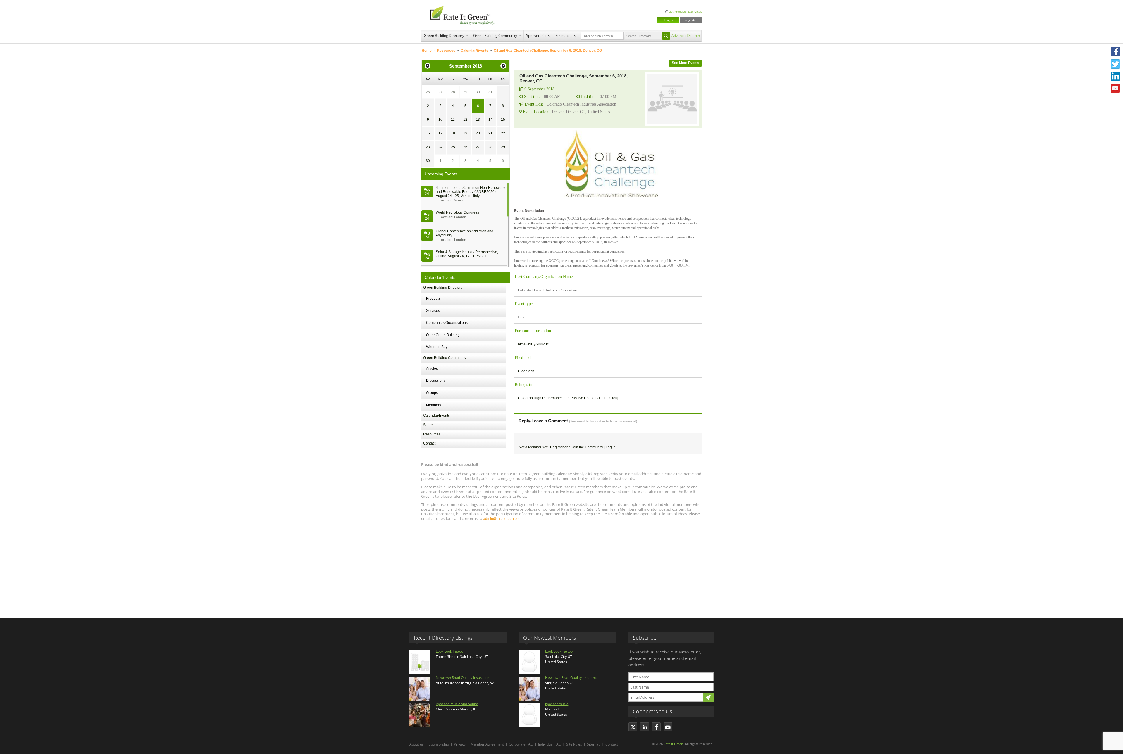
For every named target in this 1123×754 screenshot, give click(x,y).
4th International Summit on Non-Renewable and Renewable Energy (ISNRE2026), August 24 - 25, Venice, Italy (471, 192)
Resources (563, 35)
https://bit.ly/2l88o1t (533, 344)
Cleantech (526, 371)
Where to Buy (436, 347)
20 (478, 133)
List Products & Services (685, 11)
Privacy (460, 744)
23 (428, 147)
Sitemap (593, 744)
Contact (429, 443)
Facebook (1115, 51)
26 (428, 92)
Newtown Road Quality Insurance (462, 677)
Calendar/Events (474, 51)
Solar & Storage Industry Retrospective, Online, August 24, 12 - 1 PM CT (467, 254)
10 (440, 119)
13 (478, 119)
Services (433, 311)
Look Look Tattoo (449, 651)
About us (416, 744)
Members (433, 405)
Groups (432, 393)
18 (453, 133)
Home (427, 51)
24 (440, 147)
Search (429, 425)
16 (428, 133)
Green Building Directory (444, 35)
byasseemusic (556, 703)
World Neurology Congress (457, 212)
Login (668, 20)
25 (453, 147)
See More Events (685, 63)
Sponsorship (536, 35)
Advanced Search (685, 35)
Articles (432, 368)
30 (478, 92)
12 (465, 119)
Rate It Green (673, 744)
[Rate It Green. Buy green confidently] (459, 14)
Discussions (435, 380)
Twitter (1115, 64)
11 (453, 119)
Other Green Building (443, 335)
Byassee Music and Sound (457, 703)
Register (691, 20)
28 (453, 92)
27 (440, 92)
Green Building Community (495, 35)
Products (433, 298)
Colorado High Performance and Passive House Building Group (568, 398)
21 (490, 133)
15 (503, 119)
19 (465, 133)
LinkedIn (1115, 76)
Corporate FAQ (521, 744)
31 (490, 92)
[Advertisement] (561, 567)
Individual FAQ (549, 744)
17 (440, 133)
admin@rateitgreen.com (502, 519)
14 (490, 119)
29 (465, 92)
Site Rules (574, 744)
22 (503, 133)
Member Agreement (487, 744)
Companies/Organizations (447, 323)
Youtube (1115, 88)
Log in (611, 447)
